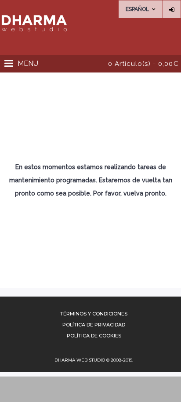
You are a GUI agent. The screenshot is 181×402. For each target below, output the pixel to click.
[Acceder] (172, 9)
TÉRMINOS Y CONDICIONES (93, 314)
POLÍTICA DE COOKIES (94, 336)
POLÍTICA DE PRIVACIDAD (93, 325)
